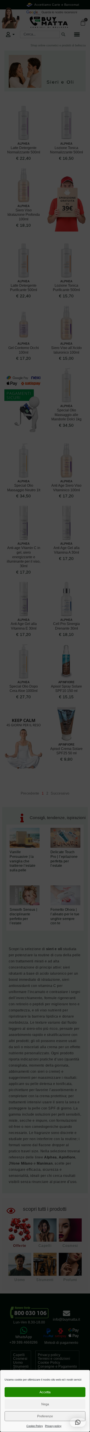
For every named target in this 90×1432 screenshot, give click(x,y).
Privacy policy (53, 1426)
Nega (45, 1404)
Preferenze (45, 1416)
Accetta (45, 1392)
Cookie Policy (34, 1426)
